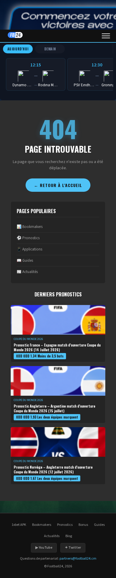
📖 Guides (25, 260)
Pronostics (65, 524)
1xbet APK (19, 524)
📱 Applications (29, 249)
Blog (68, 536)
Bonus (83, 524)
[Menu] (106, 36)
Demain (50, 49)
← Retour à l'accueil (58, 185)
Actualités (51, 536)
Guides (99, 524)
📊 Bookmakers (30, 226)
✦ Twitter (73, 547)
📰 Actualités (27, 271)
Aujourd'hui (18, 49)
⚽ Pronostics (28, 238)
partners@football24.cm (77, 558)
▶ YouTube (43, 547)
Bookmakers (41, 524)
